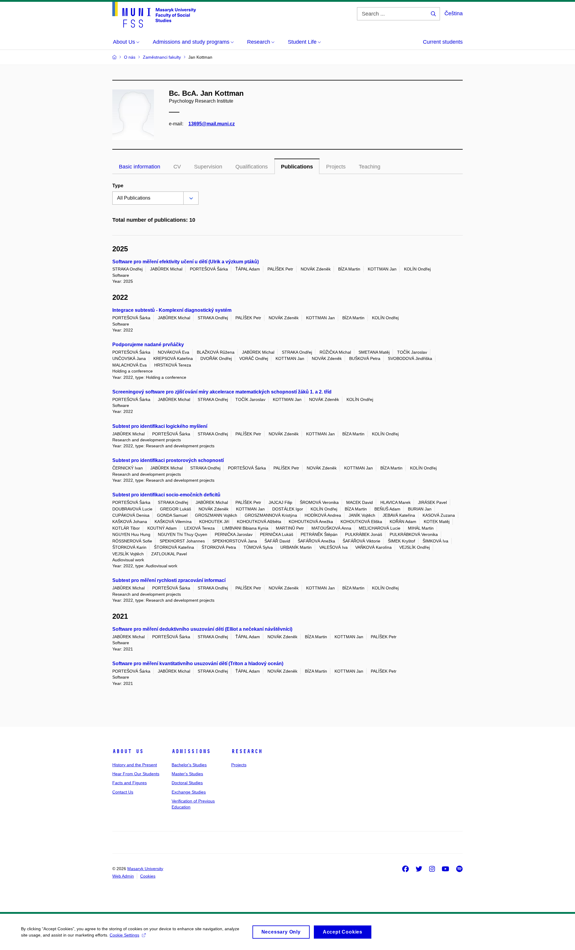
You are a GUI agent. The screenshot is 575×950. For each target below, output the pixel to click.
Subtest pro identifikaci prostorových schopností (168, 460)
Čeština (453, 13)
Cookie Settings (124, 935)
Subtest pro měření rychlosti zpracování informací (169, 580)
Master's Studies (187, 773)
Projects (238, 764)
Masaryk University (145, 868)
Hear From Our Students (135, 773)
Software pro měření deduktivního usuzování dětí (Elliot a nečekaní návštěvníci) (202, 629)
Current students (443, 42)
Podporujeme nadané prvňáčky (148, 344)
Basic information (139, 167)
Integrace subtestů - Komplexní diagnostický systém (171, 310)
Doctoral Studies (187, 782)
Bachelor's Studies (189, 764)
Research (246, 751)
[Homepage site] (154, 15)
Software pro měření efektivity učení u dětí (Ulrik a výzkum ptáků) (185, 261)
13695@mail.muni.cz (211, 123)
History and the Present (134, 764)
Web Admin (123, 876)
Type (117, 185)
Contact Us (122, 792)
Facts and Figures (129, 782)
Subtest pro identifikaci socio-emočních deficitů (166, 494)
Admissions (191, 751)
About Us (127, 751)
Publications (297, 167)
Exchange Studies (189, 792)
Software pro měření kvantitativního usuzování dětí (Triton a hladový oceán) (197, 663)
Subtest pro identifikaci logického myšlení (159, 426)
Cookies (147, 876)
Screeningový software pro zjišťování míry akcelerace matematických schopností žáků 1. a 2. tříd (222, 391)
